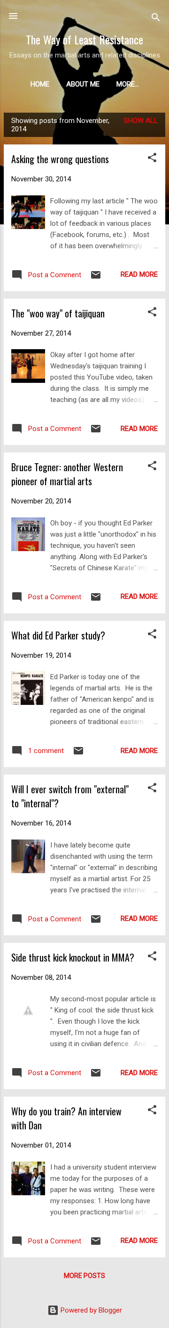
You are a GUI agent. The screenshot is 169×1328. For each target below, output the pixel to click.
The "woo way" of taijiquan (58, 313)
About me (83, 84)
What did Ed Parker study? (58, 635)
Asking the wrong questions (60, 159)
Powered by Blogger (90, 1310)
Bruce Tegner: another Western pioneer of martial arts (67, 474)
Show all (141, 120)
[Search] (155, 19)
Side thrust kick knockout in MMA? (72, 957)
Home (40, 84)
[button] (152, 159)
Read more (139, 274)
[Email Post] (95, 278)
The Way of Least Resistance (84, 39)
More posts (84, 1275)
